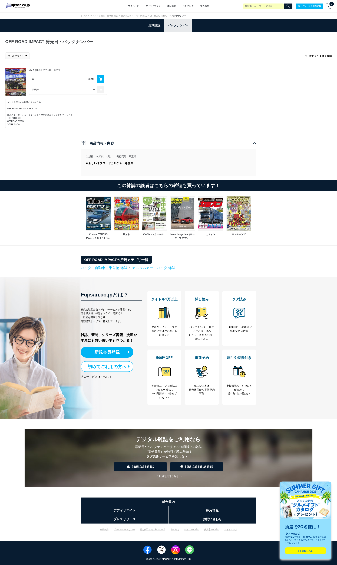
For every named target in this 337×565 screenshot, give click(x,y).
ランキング (188, 6)
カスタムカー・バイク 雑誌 (134, 16)
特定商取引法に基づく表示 (152, 529)
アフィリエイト (125, 510)
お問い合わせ (212, 519)
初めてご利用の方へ (107, 366)
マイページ (133, 6)
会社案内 (175, 529)
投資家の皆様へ (211, 529)
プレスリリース (125, 519)
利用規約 (104, 529)
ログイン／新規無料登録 (309, 6)
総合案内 (168, 501)
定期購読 (154, 25)
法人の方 (204, 6)
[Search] (288, 6)
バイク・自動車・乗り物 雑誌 (104, 16)
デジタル (36, 89)
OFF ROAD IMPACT (159, 16)
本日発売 (171, 6)
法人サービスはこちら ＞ (96, 376)
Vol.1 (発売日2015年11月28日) (45, 70)
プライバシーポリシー (124, 529)
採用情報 (212, 510)
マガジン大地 (103, 156)
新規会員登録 (107, 352)
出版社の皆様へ (191, 529)
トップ (84, 16)
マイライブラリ (153, 6)
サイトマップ (230, 529)
